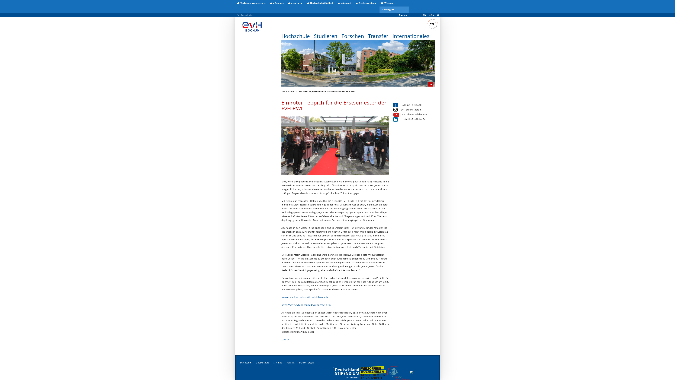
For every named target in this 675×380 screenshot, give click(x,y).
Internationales (411, 36)
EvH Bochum (288, 91)
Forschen (353, 36)
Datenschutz (262, 362)
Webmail (389, 3)
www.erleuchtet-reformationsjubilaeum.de (304, 297)
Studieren (326, 36)
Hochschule (295, 36)
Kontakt (291, 362)
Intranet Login (306, 362)
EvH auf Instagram (411, 109)
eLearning (297, 3)
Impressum (246, 362)
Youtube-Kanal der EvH (414, 114)
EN (424, 15)
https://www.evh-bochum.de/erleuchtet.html (306, 304)
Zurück (285, 339)
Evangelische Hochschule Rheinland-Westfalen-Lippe (252, 25)
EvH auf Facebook (411, 104)
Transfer (378, 36)
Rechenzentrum (368, 3)
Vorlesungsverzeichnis (252, 3)
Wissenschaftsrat (433, 23)
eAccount (346, 3)
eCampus (278, 3)
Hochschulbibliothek (321, 3)
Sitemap (278, 362)
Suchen (403, 15)
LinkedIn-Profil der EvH (413, 119)
